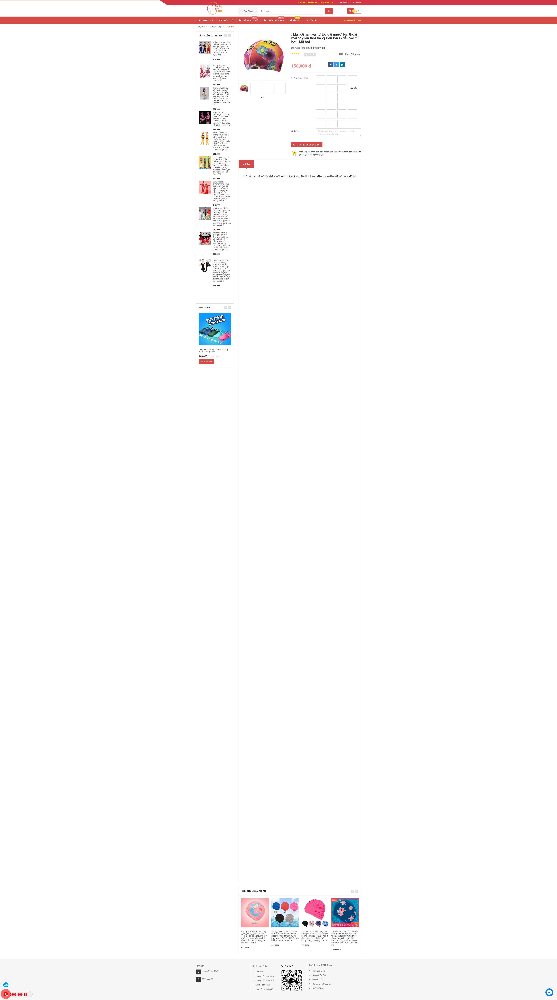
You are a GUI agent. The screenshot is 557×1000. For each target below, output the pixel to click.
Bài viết (296, 19)
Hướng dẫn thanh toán (265, 980)
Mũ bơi (230, 26)
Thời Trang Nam (275, 19)
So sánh (358, 2)
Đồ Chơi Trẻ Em (319, 975)
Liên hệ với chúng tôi (264, 989)
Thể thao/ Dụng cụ (216, 27)
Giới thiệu (260, 971)
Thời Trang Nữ (249, 19)
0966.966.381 (208, 978)
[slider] (296, 54)
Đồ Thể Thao (317, 988)
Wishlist (346, 2)
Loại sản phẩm (246, 11)
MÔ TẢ (246, 164)
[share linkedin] (342, 64)
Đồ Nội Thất (317, 979)
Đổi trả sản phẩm (263, 984)
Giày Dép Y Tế (226, 20)
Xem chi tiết (206, 361)
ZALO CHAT (287, 966)
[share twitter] (336, 64)
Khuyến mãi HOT (352, 20)
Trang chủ (207, 20)
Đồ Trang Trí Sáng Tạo (321, 983)
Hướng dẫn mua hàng (265, 976)
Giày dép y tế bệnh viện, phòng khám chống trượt (213, 350)
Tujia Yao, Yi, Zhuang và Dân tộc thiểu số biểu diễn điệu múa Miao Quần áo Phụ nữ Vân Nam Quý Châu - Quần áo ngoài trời (221, 118)
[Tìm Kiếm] (329, 11)
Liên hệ (312, 20)
